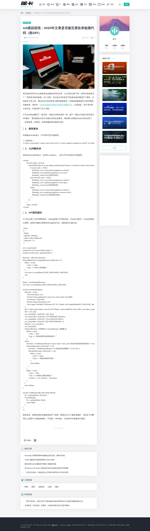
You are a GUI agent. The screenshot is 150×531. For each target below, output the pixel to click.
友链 (111, 4)
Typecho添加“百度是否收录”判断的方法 (56, 105)
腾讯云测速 (120, 525)
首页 (43, 4)
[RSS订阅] (69, 525)
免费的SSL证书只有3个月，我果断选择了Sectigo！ (114, 137)
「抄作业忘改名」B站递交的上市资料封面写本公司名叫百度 (46, 472)
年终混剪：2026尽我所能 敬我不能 (114, 81)
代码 (94, 4)
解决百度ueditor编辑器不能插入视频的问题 (40, 464)
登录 (126, 4)
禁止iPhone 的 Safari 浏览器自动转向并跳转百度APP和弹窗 (46, 468)
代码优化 (28, 13)
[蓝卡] (27, 4)
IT (60, 4)
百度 (33, 487)
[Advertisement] (114, 191)
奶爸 (103, 4)
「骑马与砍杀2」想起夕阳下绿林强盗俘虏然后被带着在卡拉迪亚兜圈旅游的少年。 (55, 501)
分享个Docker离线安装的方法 (114, 123)
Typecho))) (39, 525)
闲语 (52, 4)
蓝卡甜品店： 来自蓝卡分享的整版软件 (114, 68)
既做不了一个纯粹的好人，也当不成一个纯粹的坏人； (114, 95)
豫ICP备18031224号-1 (79, 525)
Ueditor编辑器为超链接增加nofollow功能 (39, 460)
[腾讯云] (55, 525)
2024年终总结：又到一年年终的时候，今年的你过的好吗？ (114, 109)
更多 (56, 487)
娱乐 (77, 4)
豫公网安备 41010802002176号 (98, 525)
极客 (68, 4)
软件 (85, 4)
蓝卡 (25, 37)
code (49, 487)
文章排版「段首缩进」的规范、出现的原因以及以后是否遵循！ (48, 505)
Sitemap (62, 525)
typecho (41, 487)
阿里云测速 (112, 525)
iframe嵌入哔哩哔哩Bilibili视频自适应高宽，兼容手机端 (45, 455)
